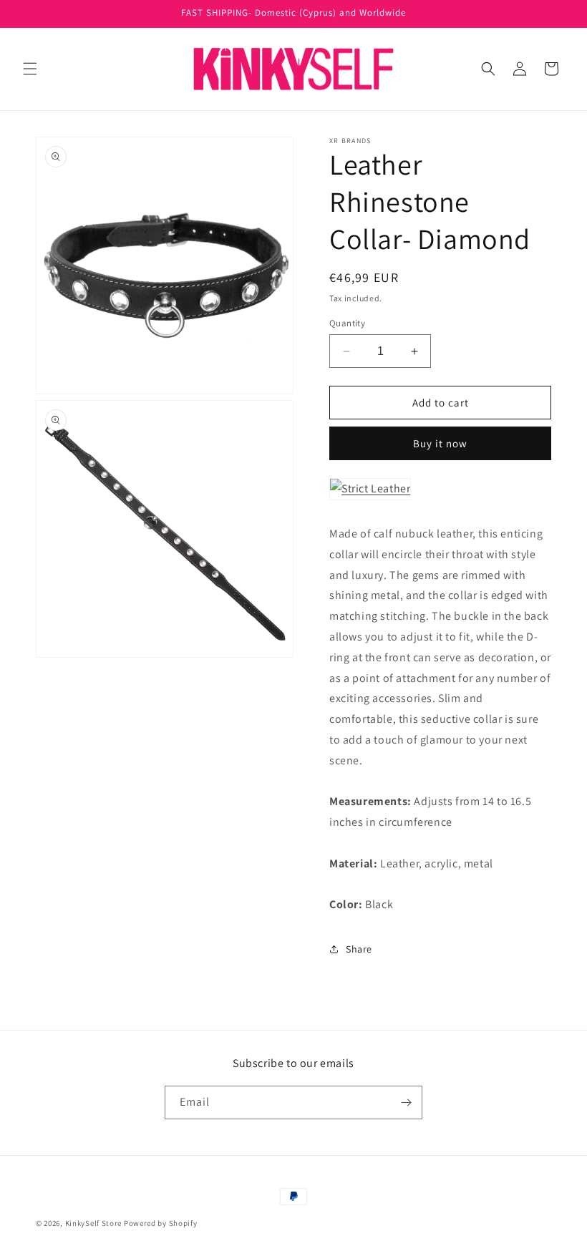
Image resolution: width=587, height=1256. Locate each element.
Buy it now (440, 443)
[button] (30, 68)
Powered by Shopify (161, 1223)
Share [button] (359, 949)
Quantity (347, 323)
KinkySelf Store (93, 1223)
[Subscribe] (406, 1102)
